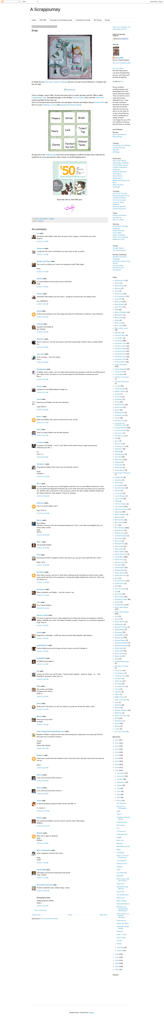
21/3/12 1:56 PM (42, 638)
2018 (117, 752)
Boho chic (120, 840)
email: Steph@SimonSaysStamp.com (51, 731)
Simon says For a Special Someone (123, 915)
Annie (117, 291)
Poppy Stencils (120, 573)
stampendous (119, 635)
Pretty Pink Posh (120, 575)
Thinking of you (120, 676)
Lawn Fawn (119, 498)
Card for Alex (121, 937)
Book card (118, 323)
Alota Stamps (119, 286)
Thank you (118, 670)
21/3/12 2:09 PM (42, 651)
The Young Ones (123, 895)
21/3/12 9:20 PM (42, 768)
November (121, 776)
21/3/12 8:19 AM (42, 332)
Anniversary (119, 294)
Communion (119, 372)
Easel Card (118, 407)
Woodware (118, 721)
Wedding (118, 705)
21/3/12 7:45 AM (42, 304)
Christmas (118, 341)
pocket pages (119, 567)
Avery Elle (118, 299)
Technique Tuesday (121, 666)
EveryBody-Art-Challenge (122, 145)
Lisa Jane (40, 354)
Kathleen (40, 755)
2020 (117, 746)
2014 (117, 764)
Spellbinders (119, 624)
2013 (117, 767)
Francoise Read (120, 430)
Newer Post (36, 915)
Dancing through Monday (122, 887)
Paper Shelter (119, 552)
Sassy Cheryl (119, 597)
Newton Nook (119, 544)
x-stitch (117, 729)
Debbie (39, 818)
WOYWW (120, 876)
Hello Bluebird (120, 454)
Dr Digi (117, 402)
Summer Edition (78, 98)
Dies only (118, 397)
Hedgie (119, 837)
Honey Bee (118, 465)
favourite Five (119, 420)
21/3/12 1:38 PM (42, 625)
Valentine (118, 692)
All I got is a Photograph (122, 807)
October (120, 779)
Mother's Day (119, 533)
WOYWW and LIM (123, 846)
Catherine (40, 248)
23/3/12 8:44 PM (42, 906)
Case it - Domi (122, 934)
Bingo (119, 849)
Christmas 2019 (120, 351)
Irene (38, 555)
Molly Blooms (119, 530)
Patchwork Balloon (123, 904)
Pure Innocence (120, 581)
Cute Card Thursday (120, 193)
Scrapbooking (119, 605)
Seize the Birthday (119, 206)
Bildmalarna (119, 315)
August (119, 785)
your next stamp (120, 731)
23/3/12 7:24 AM (42, 878)
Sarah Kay (118, 594)
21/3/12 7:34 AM (42, 272)
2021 (117, 743)
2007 (117, 966)
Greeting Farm (120, 446)
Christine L (41, 464)
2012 (117, 770)
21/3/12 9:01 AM (42, 392)
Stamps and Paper (44, 261)
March (119, 800)
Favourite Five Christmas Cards (61, 20)
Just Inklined (119, 485)
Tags (116, 659)
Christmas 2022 (120, 359)
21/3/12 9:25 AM (42, 457)
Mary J (39, 542)
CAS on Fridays (118, 219)
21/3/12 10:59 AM (43, 565)
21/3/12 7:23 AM (42, 254)
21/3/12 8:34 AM (42, 379)
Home (34, 20)
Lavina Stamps (120, 496)
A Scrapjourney (45, 9)
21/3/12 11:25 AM (43, 608)
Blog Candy (119, 317)
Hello (118, 870)
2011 (117, 954)
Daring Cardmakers (120, 215)
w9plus (117, 694)
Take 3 (119, 814)
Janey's (117, 483)
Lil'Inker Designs (120, 504)
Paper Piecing (121, 901)
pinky (39, 429)
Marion (39, 520)
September (121, 782)
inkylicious (118, 480)
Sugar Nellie (119, 651)
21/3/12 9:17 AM (42, 422)
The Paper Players (119, 250)
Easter (117, 410)
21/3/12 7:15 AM (42, 241)
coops (39, 800)
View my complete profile (121, 63)
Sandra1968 (41, 870)
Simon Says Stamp (121, 607)
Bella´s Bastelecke (44, 850)
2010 (117, 957)
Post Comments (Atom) (49, 918)
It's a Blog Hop (122, 873)
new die (119, 940)
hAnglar (117, 451)
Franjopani (41, 589)
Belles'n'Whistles (120, 312)
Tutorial (117, 689)
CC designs (119, 338)
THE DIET (43, 20)
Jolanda (40, 324)
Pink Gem (118, 565)
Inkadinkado (119, 477)
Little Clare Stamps (121, 509)
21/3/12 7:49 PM (42, 724)
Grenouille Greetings (45, 885)
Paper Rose (119, 549)
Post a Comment (40, 910)
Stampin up (119, 637)
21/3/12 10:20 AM (43, 496)
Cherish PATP (99, 102)
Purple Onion (119, 583)
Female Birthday (120, 428)
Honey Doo (119, 467)
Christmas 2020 (120, 354)
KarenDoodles (120, 488)
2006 (117, 969)
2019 (117, 749)
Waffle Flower (119, 697)
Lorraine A (40, 442)
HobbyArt (118, 462)
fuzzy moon (119, 433)
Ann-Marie (41, 572)
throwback (118, 678)
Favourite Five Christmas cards (120, 424)
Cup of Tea (120, 891)
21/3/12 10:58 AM (43, 548)
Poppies (119, 867)
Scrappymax (41, 369)
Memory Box (119, 520)
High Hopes (119, 459)
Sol (38, 671)
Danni (39, 703)
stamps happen (120, 640)
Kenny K (118, 490)
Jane (38, 602)
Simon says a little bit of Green (123, 880)
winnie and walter (121, 715)
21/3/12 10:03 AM (43, 476)
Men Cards (118, 522)
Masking (119, 843)
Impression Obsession (122, 473)
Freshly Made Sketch (120, 165)
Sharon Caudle (42, 615)
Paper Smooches (121, 554)
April (119, 797)
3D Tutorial (98, 20)
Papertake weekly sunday (123, 927)
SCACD (117, 602)
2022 (117, 740)
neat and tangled (121, 536)
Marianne (118, 517)
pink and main (120, 562)
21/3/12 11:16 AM (43, 595)
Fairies (117, 418)
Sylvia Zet (118, 656)
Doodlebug (118, 399)
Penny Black (119, 557)
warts (116, 702)
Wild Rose (118, 713)
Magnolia (41, 221)
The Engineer (121, 860)
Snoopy (117, 619)
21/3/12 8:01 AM (42, 317)
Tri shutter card (120, 686)
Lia (38, 233)
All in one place (118, 68)
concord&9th (119, 374)
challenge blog (51, 155)
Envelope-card (120, 415)
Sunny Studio (119, 653)
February (120, 947)
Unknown (40, 503)
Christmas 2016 (120, 343)
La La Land (119, 493)
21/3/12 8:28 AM (42, 362)
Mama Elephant (120, 514)
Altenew (117, 288)
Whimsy (117, 707)
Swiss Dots (99, 98)
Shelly (39, 632)
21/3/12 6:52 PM (42, 709)
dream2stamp (120, 405)
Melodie (40, 833)
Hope (118, 811)
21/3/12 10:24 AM (43, 513)
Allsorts (117, 283)
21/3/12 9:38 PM (42, 781)
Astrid (39, 399)
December (121, 773)
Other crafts (119, 546)
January (120, 950)
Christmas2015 (120, 362)
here (121, 81)
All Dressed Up (120, 280)
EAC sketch (121, 825)
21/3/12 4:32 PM (42, 696)
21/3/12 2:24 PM (42, 664)
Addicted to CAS (118, 239)
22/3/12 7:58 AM (42, 863)
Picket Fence (119, 559)
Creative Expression (122, 381)
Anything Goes (122, 822)
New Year (118, 541)
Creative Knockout (119, 209)
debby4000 (119, 58)
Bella (116, 309)
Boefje (117, 320)
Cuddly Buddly (120, 389)
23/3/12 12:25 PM (43, 891)
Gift (116, 438)
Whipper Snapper (121, 710)
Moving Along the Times (121, 196)
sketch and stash (123, 923)
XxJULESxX (41, 658)
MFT (116, 525)
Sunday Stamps (118, 248)
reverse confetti (120, 589)
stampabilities (119, 629)
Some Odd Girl (120, 622)
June (119, 791)
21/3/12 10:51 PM (43, 826)
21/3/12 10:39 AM (43, 535)
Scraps (119, 943)
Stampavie (118, 632)
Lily (118, 828)
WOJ (116, 718)
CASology (116, 152)
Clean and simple (121, 364)
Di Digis (117, 394)
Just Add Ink (117, 217)
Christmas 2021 (120, 356)
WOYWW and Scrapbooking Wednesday (122, 909)
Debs (39, 686)
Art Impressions (120, 296)
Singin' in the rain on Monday (123, 856)
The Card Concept (119, 200)
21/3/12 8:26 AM (42, 347)
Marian (39, 716)
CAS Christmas (118, 265)
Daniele (39, 278)
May (118, 794)
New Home (118, 538)
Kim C (39, 483)
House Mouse (120, 470)
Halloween (118, 449)
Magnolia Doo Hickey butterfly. (71, 105)
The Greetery (119, 673)
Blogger (91, 1012)
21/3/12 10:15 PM (43, 811)
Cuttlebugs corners (49, 105)
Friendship (120, 852)
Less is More (117, 233)
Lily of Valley (119, 506)
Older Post (103, 915)
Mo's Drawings (120, 528)
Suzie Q (40, 775)
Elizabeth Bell (119, 412)
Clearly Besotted (120, 369)
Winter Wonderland (119, 134)
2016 (117, 758)
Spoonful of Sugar (121, 627)
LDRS (117, 501)
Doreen (39, 386)
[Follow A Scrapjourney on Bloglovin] (121, 39)
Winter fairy (121, 898)
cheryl (39, 311)
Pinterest (120, 931)
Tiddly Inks (118, 681)
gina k (117, 441)
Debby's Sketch (120, 391)
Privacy (107, 20)
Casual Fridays (120, 335)
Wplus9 (117, 726)
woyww (117, 723)
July (118, 788)
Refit (116, 586)
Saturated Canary (121, 599)
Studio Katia (119, 648)
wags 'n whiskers (121, 700)
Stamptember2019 (121, 645)
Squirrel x (40, 339)
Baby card (118, 302)
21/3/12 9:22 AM (42, 435)
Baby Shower (119, 304)
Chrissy (40, 294)
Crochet (117, 386)
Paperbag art (121, 920)
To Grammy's (121, 831)
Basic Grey (118, 307)
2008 (117, 963)
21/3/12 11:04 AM (43, 582)
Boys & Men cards (121, 328)
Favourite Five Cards (83, 20)
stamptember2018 (121, 643)
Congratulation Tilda (39, 98)
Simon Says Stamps (122, 612)
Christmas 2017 (120, 346)
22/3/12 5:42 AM (42, 843)
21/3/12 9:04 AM (42, 410)
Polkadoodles (119, 570)
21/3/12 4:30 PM (42, 679)
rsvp (116, 591)
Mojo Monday (117, 137)
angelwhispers (42, 645)
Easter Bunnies (122, 834)
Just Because (121, 803)
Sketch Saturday (118, 230)
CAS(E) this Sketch (119, 198)
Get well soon (119, 436)
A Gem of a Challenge (120, 237)
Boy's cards (119, 325)
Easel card (120, 884)
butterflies (118, 333)
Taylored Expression (122, 661)
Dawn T (39, 416)
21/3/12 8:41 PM (42, 748)
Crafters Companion (122, 377)
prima (117, 578)
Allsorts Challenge (119, 235)
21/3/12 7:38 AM (42, 287)
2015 (117, 761)
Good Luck (118, 444)
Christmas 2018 (120, 348)
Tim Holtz (118, 684)
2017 (117, 755)
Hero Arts (118, 457)
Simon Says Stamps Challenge (55, 82)
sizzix (116, 616)
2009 (117, 960)
